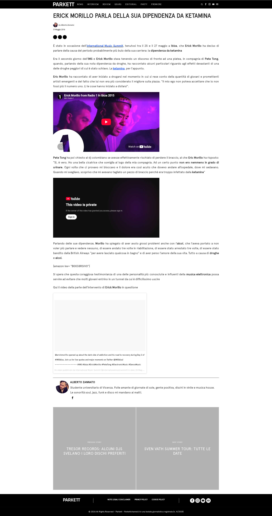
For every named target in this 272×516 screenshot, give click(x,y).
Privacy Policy (141, 499)
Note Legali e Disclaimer (119, 499)
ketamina (119, 68)
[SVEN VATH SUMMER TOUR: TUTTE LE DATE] (177, 448)
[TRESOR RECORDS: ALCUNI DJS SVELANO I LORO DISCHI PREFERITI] (94, 448)
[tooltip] (205, 4)
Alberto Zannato (67, 25)
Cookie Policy (158, 499)
